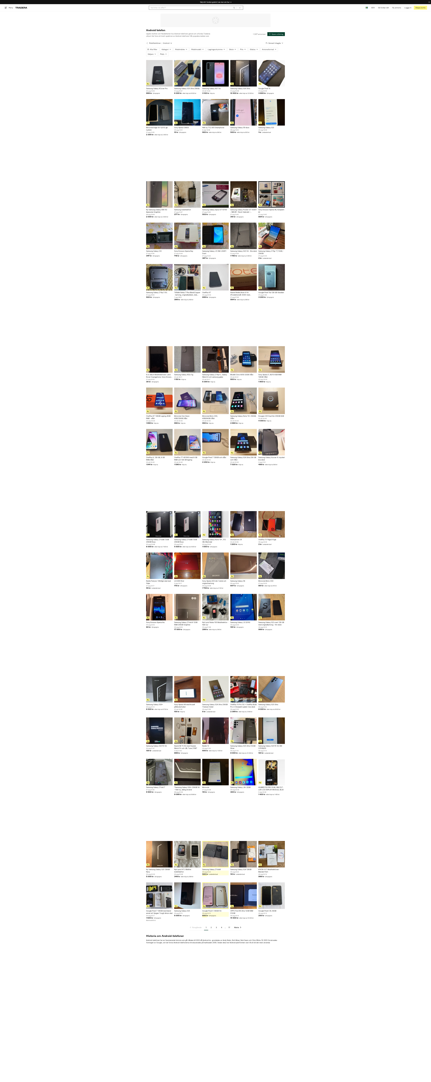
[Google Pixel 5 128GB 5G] (215, 895)
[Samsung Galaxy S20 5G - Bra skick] (243, 236)
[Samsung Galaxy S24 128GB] (243, 854)
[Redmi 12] (215, 730)
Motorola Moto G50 (265, 581)
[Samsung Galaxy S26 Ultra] (243, 73)
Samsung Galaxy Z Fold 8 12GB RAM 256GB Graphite (185, 623)
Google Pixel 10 (264, 88)
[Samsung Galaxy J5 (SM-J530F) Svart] (215, 236)
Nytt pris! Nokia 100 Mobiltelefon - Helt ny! (215, 623)
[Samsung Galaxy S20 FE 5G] (159, 730)
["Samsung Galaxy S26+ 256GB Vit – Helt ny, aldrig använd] (187, 772)
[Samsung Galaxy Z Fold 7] (159, 772)
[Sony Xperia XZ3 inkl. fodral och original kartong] (215, 566)
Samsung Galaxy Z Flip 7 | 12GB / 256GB (270, 252)
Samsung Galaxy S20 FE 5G (156, 746)
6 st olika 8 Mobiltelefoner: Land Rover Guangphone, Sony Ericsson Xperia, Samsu (159, 376)
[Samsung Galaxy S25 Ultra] (271, 689)
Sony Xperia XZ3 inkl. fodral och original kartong (214, 582)
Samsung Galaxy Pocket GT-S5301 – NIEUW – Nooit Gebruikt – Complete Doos (243, 211)
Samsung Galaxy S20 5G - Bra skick (243, 251)
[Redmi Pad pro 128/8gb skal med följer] (159, 566)
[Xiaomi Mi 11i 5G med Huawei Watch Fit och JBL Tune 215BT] (187, 730)
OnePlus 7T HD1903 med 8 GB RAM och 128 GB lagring (185, 458)
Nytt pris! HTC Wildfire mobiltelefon (182, 870)
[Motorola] (215, 772)
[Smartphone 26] (243, 524)
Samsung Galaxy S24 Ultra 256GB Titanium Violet (215, 706)
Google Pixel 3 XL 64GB (267, 911)
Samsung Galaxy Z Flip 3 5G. (156, 292)
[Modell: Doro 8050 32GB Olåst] (243, 359)
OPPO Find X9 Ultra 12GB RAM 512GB (241, 912)
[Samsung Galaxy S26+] (159, 689)
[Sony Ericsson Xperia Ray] (187, 236)
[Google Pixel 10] (271, 73)
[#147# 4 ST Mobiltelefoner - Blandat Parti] (271, 854)
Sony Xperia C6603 (181, 127)
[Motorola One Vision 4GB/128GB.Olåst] (187, 401)
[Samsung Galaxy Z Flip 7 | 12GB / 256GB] (271, 236)
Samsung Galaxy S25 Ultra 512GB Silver (242, 747)
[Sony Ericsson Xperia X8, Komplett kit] (271, 194)
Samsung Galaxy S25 (182, 911)
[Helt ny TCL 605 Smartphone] (215, 112)
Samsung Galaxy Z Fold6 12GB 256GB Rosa (157, 541)
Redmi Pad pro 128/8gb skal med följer (158, 582)
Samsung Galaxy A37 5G (211, 88)
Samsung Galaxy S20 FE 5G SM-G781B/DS (270, 747)
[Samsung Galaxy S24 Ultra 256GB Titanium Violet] (215, 689)
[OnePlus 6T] (215, 277)
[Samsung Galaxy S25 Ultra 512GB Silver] (243, 730)
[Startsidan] (21, 8)
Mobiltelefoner (155, 43)
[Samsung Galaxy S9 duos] (243, 112)
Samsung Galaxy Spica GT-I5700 (214, 210)
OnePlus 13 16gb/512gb (267, 539)
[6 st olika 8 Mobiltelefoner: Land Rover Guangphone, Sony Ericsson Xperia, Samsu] (159, 359)
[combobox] (193, 8)
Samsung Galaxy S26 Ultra (240, 88)
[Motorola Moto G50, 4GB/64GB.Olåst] (215, 401)
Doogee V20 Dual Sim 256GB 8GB (271, 416)
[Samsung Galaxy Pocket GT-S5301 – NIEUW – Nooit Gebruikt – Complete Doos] (243, 194)
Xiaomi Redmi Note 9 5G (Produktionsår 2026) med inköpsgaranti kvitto (240, 294)
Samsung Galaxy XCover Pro (157, 88)
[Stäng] (429, 2)
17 (229, 927)
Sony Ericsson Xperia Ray (183, 251)
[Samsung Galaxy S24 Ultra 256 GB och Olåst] (243, 442)
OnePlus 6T (206, 292)
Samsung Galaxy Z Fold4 (211, 869)
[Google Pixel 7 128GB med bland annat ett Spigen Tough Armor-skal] (159, 895)
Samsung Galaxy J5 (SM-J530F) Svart (214, 252)
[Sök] (234, 8)
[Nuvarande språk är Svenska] (367, 8)
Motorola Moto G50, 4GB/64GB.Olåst (210, 417)
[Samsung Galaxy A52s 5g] (187, 359)
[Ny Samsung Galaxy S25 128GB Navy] (159, 854)
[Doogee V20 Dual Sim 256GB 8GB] (271, 401)
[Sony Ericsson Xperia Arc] (159, 607)
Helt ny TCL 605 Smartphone (213, 127)
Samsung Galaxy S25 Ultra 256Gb (187, 88)
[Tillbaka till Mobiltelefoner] (147, 43)
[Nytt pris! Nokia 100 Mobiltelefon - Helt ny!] (215, 607)
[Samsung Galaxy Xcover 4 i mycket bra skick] (271, 442)
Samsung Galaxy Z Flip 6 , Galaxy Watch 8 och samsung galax (214, 376)
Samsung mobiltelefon (182, 210)
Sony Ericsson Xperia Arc (155, 622)
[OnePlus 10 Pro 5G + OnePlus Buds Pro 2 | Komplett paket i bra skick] (243, 689)
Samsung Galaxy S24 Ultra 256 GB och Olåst (243, 458)
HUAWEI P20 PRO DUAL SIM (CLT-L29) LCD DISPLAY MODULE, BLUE (271, 788)
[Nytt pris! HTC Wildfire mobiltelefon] (187, 854)
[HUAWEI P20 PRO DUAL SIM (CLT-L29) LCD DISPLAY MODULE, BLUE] (271, 772)
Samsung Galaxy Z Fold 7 (155, 787)
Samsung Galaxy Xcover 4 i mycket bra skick (271, 458)
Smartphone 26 (236, 539)
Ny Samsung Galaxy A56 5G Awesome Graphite (156, 211)
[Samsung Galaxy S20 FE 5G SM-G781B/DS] (271, 730)
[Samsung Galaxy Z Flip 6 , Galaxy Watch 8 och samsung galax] (215, 359)
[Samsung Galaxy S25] (187, 895)
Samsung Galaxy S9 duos (239, 127)
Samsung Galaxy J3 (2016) (240, 622)
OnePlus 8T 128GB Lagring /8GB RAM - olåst (158, 417)
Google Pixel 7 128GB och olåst (214, 457)
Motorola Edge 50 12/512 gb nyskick (157, 129)
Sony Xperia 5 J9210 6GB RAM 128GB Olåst (269, 376)
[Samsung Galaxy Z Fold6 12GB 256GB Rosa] (159, 524)
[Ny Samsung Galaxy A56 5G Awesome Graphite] (159, 194)
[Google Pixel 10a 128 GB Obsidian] (271, 277)
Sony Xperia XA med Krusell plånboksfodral (184, 706)
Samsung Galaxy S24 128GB (240, 869)
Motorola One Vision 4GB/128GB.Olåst (181, 417)
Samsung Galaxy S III (153, 251)
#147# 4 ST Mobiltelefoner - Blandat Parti (269, 870)
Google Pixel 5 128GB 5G (211, 911)
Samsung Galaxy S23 (266, 127)
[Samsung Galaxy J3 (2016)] (243, 607)
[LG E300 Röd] (187, 566)
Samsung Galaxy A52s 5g (183, 375)
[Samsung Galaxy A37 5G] (215, 73)
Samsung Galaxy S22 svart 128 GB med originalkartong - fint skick (271, 623)
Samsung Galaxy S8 (237, 581)
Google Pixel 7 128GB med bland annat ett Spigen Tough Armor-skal (159, 912)
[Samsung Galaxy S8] (243, 566)
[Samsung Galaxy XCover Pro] (159, 73)
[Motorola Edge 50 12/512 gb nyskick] (159, 112)
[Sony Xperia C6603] (187, 112)
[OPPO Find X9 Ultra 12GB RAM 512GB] (243, 895)
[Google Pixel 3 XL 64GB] (271, 895)
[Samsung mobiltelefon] (187, 194)
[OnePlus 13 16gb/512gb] (271, 524)
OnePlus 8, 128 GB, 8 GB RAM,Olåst (155, 458)
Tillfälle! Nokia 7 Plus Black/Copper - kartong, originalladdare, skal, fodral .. (187, 294)
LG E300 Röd (179, 581)
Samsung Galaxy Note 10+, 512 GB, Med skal (214, 541)
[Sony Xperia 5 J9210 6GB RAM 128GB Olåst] (271, 359)
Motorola (205, 787)
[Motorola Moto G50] (271, 566)
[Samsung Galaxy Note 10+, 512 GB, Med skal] (215, 524)
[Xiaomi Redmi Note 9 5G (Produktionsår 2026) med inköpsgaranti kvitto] (243, 277)
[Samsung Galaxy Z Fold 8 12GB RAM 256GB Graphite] (187, 607)
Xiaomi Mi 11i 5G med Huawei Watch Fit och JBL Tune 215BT (185, 747)
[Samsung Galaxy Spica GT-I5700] (215, 194)
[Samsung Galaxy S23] (271, 112)
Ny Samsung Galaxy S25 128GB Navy (158, 870)
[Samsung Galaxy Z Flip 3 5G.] (159, 277)
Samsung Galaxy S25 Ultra (268, 704)
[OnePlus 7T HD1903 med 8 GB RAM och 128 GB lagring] (187, 442)
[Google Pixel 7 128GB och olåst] (215, 442)
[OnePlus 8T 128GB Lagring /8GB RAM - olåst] (159, 401)
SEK (373, 8)
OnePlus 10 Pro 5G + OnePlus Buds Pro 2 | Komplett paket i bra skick (243, 706)
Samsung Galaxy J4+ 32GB (240, 787)
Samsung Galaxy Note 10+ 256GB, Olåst (243, 417)
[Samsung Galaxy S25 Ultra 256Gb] (187, 73)
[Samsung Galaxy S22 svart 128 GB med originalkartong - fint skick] (271, 607)
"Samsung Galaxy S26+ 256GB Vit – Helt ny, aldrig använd (187, 788)
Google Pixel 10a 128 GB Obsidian (271, 292)
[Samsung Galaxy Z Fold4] (215, 854)
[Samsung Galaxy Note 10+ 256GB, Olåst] (243, 401)
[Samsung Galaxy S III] (159, 236)
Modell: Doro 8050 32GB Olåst (241, 375)
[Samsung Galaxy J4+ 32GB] (243, 772)
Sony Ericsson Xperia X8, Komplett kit (271, 211)
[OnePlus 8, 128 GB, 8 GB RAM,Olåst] (159, 442)
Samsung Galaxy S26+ (154, 704)
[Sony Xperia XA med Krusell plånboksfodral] (187, 689)
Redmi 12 (205, 746)
